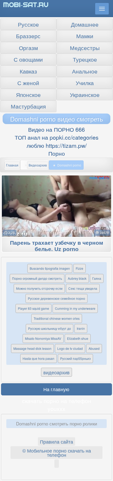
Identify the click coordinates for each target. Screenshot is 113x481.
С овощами (28, 59)
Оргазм (28, 48)
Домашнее (85, 24)
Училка (85, 83)
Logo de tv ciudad (70, 348)
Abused (94, 348)
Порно (56, 153)
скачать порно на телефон (56, 401)
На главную (56, 389)
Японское (28, 95)
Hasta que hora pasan (38, 358)
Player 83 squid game (33, 308)
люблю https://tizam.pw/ (57, 145)
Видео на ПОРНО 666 (56, 129)
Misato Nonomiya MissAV (43, 338)
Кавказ (28, 71)
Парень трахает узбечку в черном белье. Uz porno (56, 246)
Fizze (79, 268)
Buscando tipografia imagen (50, 268)
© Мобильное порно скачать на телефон (56, 452)
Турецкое (85, 59)
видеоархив (56, 372)
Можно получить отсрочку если (39, 288)
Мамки (84, 36)
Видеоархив (38, 165)
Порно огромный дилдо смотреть (37, 278)
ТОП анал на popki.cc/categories (57, 137)
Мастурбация (28, 106)
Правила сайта (56, 441)
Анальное (84, 71)
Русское (28, 24)
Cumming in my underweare (75, 308)
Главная (12, 165)
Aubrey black (77, 278)
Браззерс (28, 36)
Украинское (85, 95)
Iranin (81, 328)
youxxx (56, 409)
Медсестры (85, 48)
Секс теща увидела (82, 288)
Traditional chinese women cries (57, 318)
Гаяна (96, 278)
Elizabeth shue (77, 338)
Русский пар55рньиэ (75, 358)
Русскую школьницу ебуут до (49, 328)
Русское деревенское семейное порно (56, 298)
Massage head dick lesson (32, 348)
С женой (28, 83)
